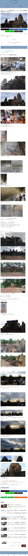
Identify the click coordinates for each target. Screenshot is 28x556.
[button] (18, 31)
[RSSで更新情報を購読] (20, 497)
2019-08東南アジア (3, 487)
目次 (13, 39)
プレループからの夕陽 (12, 43)
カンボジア (7, 487)
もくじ (9, 41)
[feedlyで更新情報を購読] (7, 497)
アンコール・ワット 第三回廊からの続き (14, 42)
